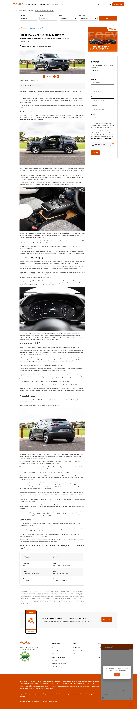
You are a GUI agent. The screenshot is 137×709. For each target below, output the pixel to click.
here (51, 688)
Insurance (54, 660)
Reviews (31, 10)
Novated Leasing (44, 4)
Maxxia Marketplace (22, 10)
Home (14, 10)
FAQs (53, 647)
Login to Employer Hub (58, 657)
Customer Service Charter (59, 664)
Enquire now (118, 4)
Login (109, 4)
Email (92, 88)
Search (108, 18)
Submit (95, 153)
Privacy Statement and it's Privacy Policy (101, 138)
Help (62, 4)
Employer (94, 106)
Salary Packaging (31, 4)
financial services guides (74, 683)
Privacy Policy (77, 647)
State (92, 114)
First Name (94, 70)
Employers (55, 4)
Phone (93, 97)
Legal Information (78, 651)
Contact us (106, 619)
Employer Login (56, 651)
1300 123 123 (99, 4)
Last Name (94, 79)
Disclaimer (76, 654)
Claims (53, 654)
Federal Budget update (58, 667)
